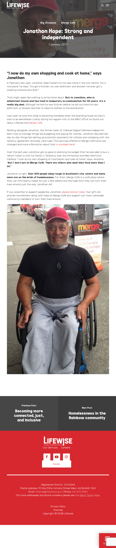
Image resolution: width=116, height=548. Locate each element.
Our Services (50, 447)
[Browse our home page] (58, 441)
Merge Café (35, 122)
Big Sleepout (48, 22)
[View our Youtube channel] (56, 457)
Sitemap (58, 509)
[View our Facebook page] (46, 457)
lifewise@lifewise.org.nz (49, 491)
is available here (65, 144)
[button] (107, 5)
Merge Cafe (68, 22)
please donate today (73, 191)
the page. (87, 495)
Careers (65, 447)
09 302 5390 (80, 491)
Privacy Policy (58, 506)
